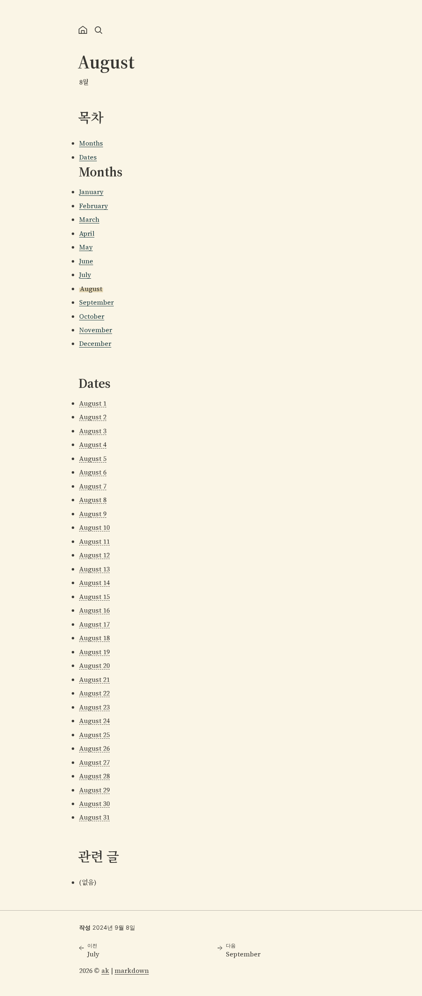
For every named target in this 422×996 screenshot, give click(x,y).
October (91, 316)
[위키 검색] (98, 30)
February (93, 205)
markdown (132, 970)
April (86, 233)
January (91, 191)
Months (91, 143)
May (86, 246)
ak (105, 970)
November (95, 329)
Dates (88, 157)
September (96, 302)
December (95, 343)
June (86, 260)
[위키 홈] (83, 30)
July (85, 274)
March (89, 219)
